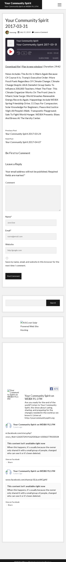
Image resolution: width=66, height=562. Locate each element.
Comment (10, 182)
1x (24, 53)
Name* (8, 216)
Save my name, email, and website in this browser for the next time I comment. (32, 263)
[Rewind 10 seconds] (18, 53)
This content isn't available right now (26, 443)
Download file (12, 66)
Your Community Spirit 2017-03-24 (23, 133)
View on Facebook (12, 459)
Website (9, 244)
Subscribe (44, 58)
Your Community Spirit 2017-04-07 (23, 142)
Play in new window (32, 66)
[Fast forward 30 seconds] (29, 53)
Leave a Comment (41, 32)
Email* (8, 230)
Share (55, 58)
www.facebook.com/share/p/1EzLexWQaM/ (26, 479)
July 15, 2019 (25, 32)
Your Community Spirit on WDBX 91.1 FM (34, 424)
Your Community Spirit (18, 3)
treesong (13, 32)
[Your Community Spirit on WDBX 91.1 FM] (13, 394)
